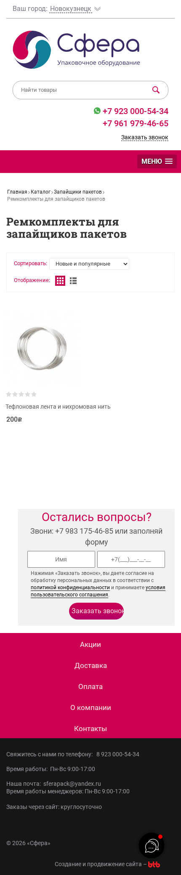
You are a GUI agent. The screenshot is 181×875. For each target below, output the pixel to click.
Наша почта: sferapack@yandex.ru (53, 783)
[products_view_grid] (60, 281)
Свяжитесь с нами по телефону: (50, 754)
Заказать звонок (144, 137)
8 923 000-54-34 (117, 754)
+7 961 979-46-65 (135, 123)
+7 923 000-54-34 (134, 111)
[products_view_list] (73, 281)
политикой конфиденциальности (70, 587)
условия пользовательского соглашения (98, 591)
